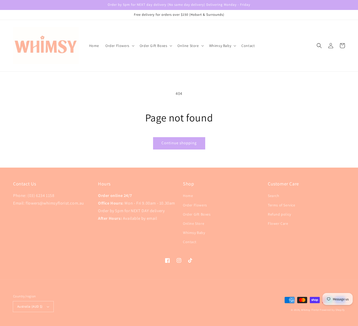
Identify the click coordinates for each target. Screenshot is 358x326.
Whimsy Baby (194, 232)
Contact (189, 241)
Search (273, 195)
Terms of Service (281, 205)
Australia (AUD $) (30, 306)
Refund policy (279, 214)
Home (188, 195)
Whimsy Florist (310, 310)
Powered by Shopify (332, 310)
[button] (319, 45)
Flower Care (278, 223)
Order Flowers (195, 205)
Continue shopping (179, 142)
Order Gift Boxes (197, 214)
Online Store (193, 223)
